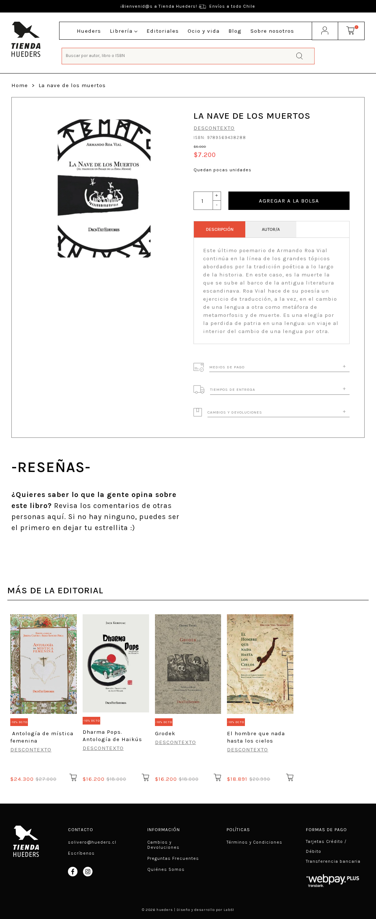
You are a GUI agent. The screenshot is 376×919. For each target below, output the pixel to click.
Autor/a (271, 229)
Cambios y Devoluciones (163, 845)
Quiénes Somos (166, 869)
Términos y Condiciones (254, 842)
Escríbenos (81, 853)
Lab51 (229, 910)
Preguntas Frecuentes (173, 858)
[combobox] (188, 55)
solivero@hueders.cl (92, 842)
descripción (220, 229)
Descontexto (214, 128)
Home (19, 85)
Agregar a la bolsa (289, 200)
